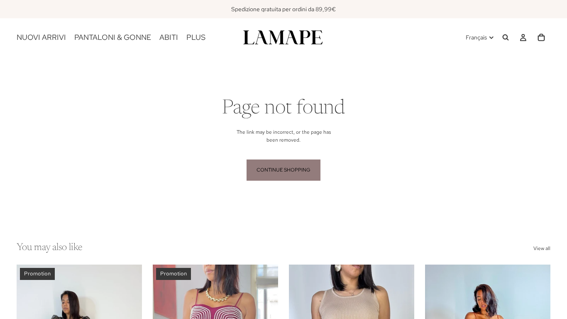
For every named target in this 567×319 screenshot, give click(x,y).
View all (541, 248)
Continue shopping (283, 170)
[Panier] (541, 37)
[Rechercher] (505, 37)
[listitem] (196, 37)
